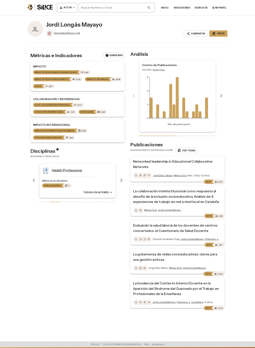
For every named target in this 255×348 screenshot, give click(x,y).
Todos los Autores (97, 192)
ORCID (218, 33)
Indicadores (182, 7)
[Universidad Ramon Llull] (49, 33)
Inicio (164, 7)
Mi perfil (219, 7)
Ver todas (186, 150)
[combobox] (67, 7)
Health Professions (67, 170)
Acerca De (201, 7)
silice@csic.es (158, 344)
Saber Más (114, 55)
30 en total (159, 70)
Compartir (196, 34)
